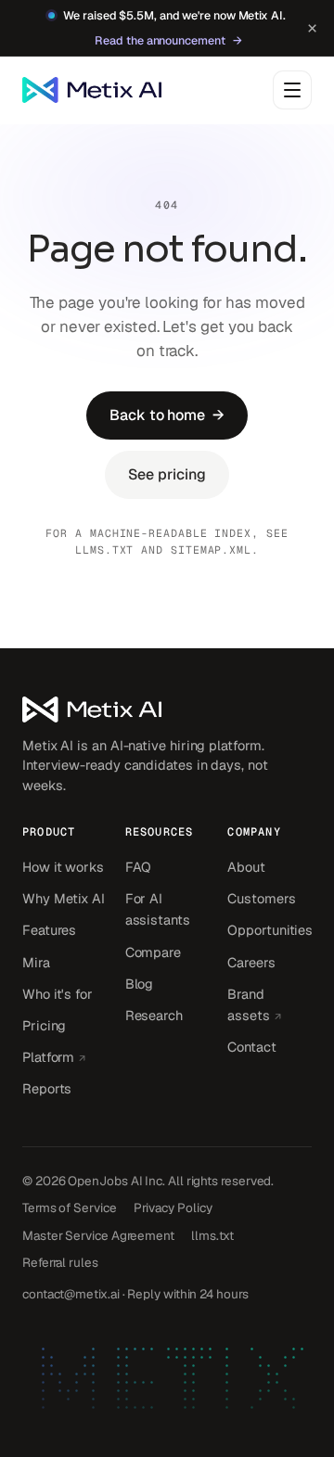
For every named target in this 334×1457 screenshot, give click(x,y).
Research (154, 1015)
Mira (36, 962)
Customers (261, 898)
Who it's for (57, 994)
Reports (46, 1088)
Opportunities (269, 930)
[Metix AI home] (167, 709)
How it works (63, 866)
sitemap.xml (211, 549)
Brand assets (269, 1004)
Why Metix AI (63, 898)
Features (49, 930)
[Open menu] (292, 89)
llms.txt (104, 549)
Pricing (44, 1025)
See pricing (166, 474)
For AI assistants (157, 908)
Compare (153, 952)
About (246, 866)
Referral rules (60, 1262)
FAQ (138, 866)
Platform (64, 1056)
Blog (139, 983)
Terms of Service (69, 1207)
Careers (251, 962)
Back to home (167, 415)
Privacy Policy (173, 1207)
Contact (251, 1046)
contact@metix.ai (71, 1293)
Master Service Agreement (98, 1235)
